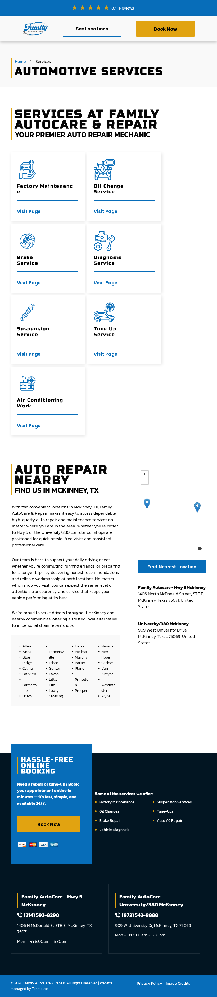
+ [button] (144, 474)
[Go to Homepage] (35, 22)
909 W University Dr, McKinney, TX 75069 (153, 925)
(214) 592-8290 (41, 915)
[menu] (205, 28)
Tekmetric (40, 988)
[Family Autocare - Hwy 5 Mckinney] (197, 507)
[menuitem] (151, 983)
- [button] (144, 480)
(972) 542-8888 (140, 915)
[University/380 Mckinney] (147, 503)
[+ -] (172, 511)
